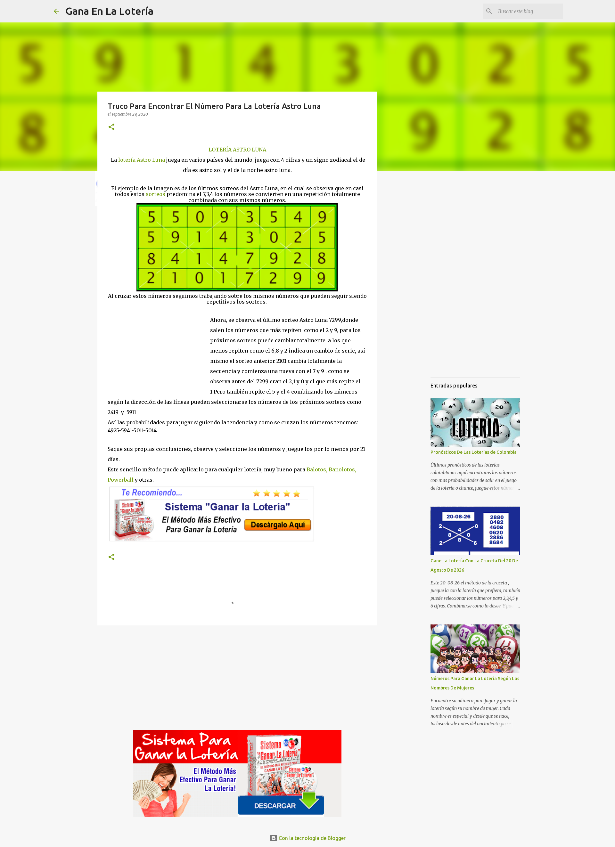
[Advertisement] (159, 348)
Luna (158, 160)
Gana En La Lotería (109, 11)
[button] (111, 127)
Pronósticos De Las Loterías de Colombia (473, 452)
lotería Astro (135, 160)
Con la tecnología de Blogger (311, 838)
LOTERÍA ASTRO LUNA (237, 149)
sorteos (155, 194)
